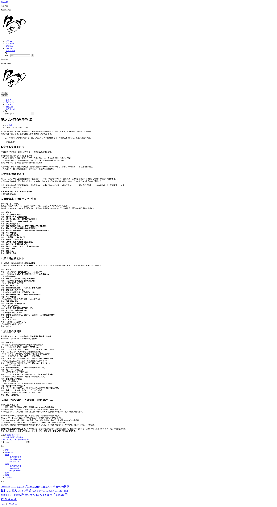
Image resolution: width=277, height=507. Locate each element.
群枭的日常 (9, 452)
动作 (50, 486)
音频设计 (10, 499)
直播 (58, 491)
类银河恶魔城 (11, 495)
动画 (55, 486)
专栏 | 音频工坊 (15, 468)
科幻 (66, 491)
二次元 (24, 486)
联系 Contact (10, 51)
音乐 (52, 494)
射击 (23, 491)
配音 (47, 495)
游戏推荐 (51, 491)
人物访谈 (32, 487)
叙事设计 (8, 435)
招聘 (7, 450)
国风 (14, 490)
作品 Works (10, 44)
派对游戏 (45, 491)
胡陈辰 (10, 125)
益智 (56, 491)
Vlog (15, 487)
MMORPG (4, 487)
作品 (43, 487)
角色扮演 (35, 495)
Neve (3, 504)
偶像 (46, 487)
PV (9, 487)
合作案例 (8, 477)
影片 (7, 473)
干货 (17, 435)
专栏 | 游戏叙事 (15, 459)
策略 (3, 495)
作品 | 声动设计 (15, 466)
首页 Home (10, 41)
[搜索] (32, 55)
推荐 (7, 475)
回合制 (9, 491)
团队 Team (9, 48)
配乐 (42, 495)
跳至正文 (4, 2)
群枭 (27, 495)
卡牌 (60, 486)
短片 (62, 491)
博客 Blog (9, 46)
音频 (7, 464)
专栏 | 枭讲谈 (14, 461)
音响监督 (60, 495)
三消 (18, 487)
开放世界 (35, 491)
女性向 (19, 491)
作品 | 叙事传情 (15, 457)
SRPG (12, 487)
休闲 (38, 486)
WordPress (13, 504)
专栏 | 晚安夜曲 (15, 471)
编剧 (13, 435)
